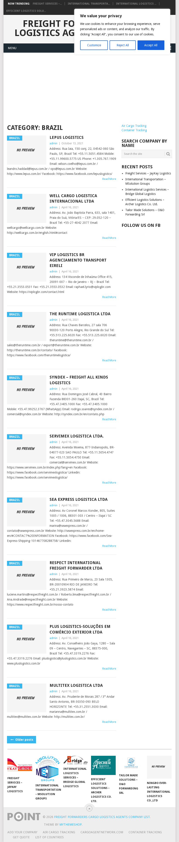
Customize (94, 45)
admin (53, 143)
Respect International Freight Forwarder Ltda (76, 565)
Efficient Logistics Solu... (26, 10)
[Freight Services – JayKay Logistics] (19, 765)
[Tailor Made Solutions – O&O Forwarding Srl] (131, 763)
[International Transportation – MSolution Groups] (47, 768)
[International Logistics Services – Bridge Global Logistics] (75, 760)
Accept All (150, 45)
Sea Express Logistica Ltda (79, 499)
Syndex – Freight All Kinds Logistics (79, 380)
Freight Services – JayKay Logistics (148, 173)
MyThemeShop (70, 824)
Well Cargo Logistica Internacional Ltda (73, 198)
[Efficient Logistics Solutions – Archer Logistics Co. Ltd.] (103, 765)
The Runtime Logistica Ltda (80, 314)
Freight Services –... (47, 3)
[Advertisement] (89, 90)
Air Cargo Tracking (134, 125)
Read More (109, 179)
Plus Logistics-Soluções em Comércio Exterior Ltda (80, 629)
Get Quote (21, 837)
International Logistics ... (136, 3)
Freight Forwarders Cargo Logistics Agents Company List (102, 817)
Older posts (23, 739)
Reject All (123, 45)
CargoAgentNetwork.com (102, 832)
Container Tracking (134, 130)
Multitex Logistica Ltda (76, 685)
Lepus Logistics (67, 137)
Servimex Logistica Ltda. (77, 436)
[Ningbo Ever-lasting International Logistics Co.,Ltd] (159, 767)
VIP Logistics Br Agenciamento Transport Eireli (78, 260)
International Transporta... (89, 3)
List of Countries (49, 837)
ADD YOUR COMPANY (22, 832)
